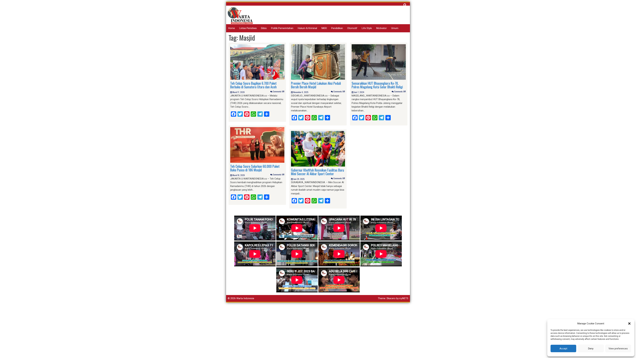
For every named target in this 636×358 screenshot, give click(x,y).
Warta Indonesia (245, 298)
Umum (394, 28)
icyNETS (403, 298)
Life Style (367, 28)
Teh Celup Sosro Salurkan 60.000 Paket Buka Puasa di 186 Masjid (255, 168)
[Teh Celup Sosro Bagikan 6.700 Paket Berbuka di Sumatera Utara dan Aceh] (257, 61)
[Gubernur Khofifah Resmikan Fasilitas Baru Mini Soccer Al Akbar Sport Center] (318, 148)
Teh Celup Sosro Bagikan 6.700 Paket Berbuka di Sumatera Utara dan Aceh (253, 85)
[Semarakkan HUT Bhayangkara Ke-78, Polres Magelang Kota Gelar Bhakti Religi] (379, 61)
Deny (590, 348)
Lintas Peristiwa (248, 28)
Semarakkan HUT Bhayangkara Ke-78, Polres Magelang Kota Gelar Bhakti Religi (377, 85)
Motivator (381, 28)
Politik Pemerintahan (282, 28)
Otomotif (352, 28)
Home (231, 28)
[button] (629, 323)
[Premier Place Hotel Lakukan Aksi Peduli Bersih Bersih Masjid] (318, 61)
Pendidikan (337, 28)
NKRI (324, 28)
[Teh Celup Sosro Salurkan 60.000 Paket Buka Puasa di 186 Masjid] (257, 144)
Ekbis (264, 28)
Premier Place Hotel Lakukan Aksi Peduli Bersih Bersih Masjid (316, 85)
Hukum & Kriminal (307, 28)
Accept (563, 348)
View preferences (618, 348)
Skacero (391, 298)
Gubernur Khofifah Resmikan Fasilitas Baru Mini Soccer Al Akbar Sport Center (317, 172)
